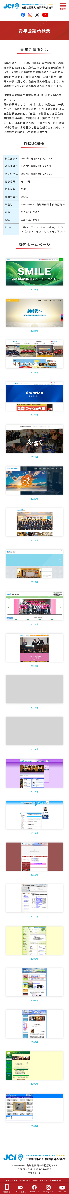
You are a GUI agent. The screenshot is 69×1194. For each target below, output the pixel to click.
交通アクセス (34, 1173)
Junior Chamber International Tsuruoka (29, 1180)
